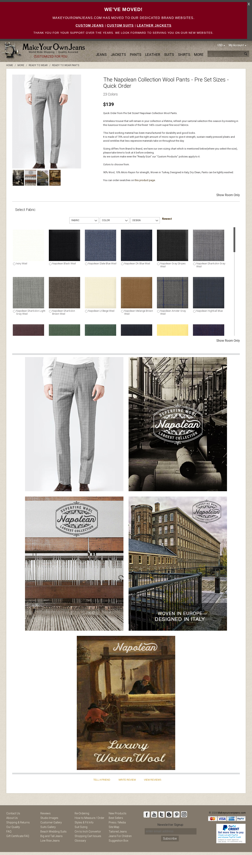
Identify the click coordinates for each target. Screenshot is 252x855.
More (199, 54)
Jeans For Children (120, 836)
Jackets (118, 54)
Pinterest (176, 814)
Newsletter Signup (170, 825)
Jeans (101, 54)
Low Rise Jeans (50, 840)
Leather (152, 54)
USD (220, 45)
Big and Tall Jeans (51, 836)
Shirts (184, 54)
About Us (12, 817)
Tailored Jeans (118, 831)
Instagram (184, 814)
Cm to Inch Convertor (88, 831)
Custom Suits (120, 25)
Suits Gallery (48, 827)
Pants (135, 54)
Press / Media (117, 822)
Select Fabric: (25, 210)
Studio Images (49, 817)
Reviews (45, 813)
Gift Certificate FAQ (17, 836)
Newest (167, 218)
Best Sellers (116, 817)
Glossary (80, 840)
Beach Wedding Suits (53, 831)
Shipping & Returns (18, 822)
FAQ (8, 831)
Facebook (146, 814)
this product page (145, 180)
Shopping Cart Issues (88, 836)
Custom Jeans (90, 25)
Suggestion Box (118, 840)
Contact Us (13, 813)
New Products (117, 813)
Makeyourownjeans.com (232, 812)
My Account (236, 45)
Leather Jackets (154, 25)
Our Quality (13, 827)
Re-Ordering (82, 813)
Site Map (114, 827)
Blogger (169, 814)
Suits (169, 54)
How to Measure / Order (89, 817)
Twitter (161, 814)
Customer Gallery (51, 822)
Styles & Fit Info (84, 822)
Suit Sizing (81, 827)
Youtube (154, 814)
